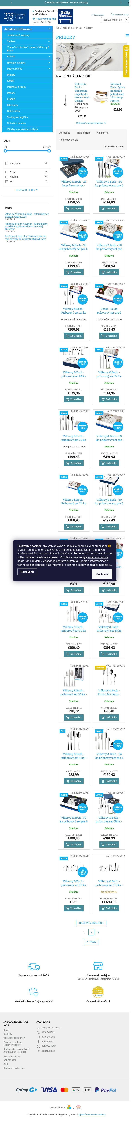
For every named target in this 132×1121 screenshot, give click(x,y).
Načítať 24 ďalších (91, 923)
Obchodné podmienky (14, 1038)
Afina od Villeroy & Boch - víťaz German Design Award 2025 (27, 215)
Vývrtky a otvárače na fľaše (22, 129)
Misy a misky (14, 68)
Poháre (11, 56)
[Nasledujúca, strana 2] (91, 932)
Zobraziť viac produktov (89, 123)
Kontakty (7, 1034)
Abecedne (64, 132)
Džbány (11, 92)
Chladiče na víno (16, 123)
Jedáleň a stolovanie (18, 29)
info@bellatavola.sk (51, 1027)
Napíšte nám (9, 1060)
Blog (5, 1064)
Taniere (11, 41)
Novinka (28, 176)
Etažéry (11, 98)
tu (110, 564)
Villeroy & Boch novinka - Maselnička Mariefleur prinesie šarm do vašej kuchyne (26, 226)
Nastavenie (27, 571)
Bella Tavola (47, 1041)
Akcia (28, 171)
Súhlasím (102, 574)
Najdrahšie (102, 132)
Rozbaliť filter (25, 190)
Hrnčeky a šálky (16, 62)
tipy (86, 2)
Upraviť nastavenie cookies (92, 1114)
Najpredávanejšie (68, 139)
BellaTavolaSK (49, 1046)
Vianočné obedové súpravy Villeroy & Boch (28, 49)
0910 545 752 (48, 1032)
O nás (6, 1030)
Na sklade (28, 163)
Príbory (11, 74)
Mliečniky (12, 105)
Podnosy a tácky (16, 87)
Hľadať (125, 20)
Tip (28, 181)
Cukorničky (13, 111)
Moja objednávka (11, 1056)
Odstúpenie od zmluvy (14, 1068)
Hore (93, 941)
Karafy (10, 80)
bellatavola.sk (48, 1051)
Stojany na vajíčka (17, 117)
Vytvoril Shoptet (57, 1107)
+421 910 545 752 (44, 20)
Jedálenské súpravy (18, 35)
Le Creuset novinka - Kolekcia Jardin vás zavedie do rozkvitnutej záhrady (25, 237)
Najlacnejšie (83, 132)
